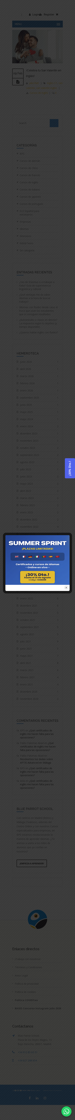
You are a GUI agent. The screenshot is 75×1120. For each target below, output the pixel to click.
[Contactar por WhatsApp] (66, 1111)
